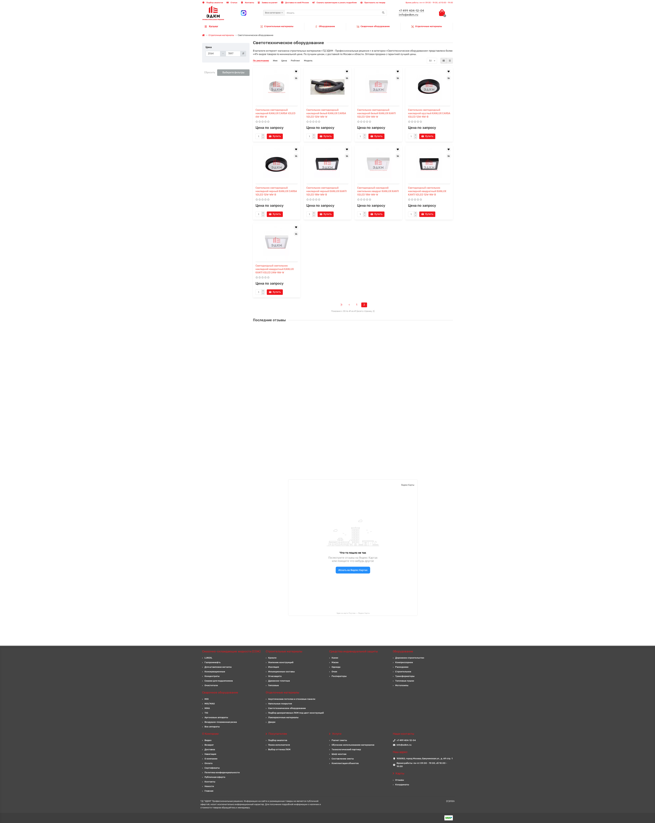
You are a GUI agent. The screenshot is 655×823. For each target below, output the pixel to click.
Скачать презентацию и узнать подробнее (336, 3)
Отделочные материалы (428, 26)
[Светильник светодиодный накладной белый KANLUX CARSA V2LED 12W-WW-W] (327, 87)
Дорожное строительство (409, 657)
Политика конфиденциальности (222, 772)
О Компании (210, 733)
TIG (206, 713)
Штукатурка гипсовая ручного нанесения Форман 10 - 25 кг (348, 329)
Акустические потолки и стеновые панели (291, 699)
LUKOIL (208, 657)
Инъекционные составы (281, 671)
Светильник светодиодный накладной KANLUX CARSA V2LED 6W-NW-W (275, 113)
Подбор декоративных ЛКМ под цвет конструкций (296, 713)
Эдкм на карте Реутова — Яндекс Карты (353, 613)
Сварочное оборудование (220, 692)
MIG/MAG (210, 703)
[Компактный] (450, 61)
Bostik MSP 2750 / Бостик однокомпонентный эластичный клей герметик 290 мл (360, 450)
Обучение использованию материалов (353, 745)
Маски (335, 662)
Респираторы (339, 676)
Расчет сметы (339, 740)
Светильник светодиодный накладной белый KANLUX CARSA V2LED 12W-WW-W (326, 113)
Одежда (336, 667)
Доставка (210, 749)
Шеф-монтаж (339, 754)
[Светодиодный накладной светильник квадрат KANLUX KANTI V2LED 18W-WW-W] (378, 165)
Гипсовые (273, 685)
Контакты (249, 3)
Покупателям (277, 733)
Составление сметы (343, 758)
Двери (271, 722)
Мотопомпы (401, 685)
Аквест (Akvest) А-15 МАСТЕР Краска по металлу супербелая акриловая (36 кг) (359, 390)
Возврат (209, 745)
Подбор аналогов (214, 3)
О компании (211, 758)
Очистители (211, 685)
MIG (207, 699)
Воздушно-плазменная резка (221, 722)
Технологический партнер (346, 749)
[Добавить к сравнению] (296, 78)
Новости (209, 786)
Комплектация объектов (345, 763)
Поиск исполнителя (279, 745)
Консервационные (215, 671)
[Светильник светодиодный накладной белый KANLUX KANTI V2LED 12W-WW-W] (378, 87)
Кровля (272, 657)
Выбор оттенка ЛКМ (279, 749)
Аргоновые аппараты (216, 717)
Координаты (402, 784)
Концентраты (212, 676)
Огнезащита (274, 676)
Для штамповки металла (218, 667)
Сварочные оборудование (375, 26)
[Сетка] (443, 61)
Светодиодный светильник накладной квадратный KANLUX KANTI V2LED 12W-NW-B (427, 191)
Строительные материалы (278, 26)
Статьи (233, 3)
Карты (400, 773)
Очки (334, 671)
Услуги (336, 733)
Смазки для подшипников (219, 680)
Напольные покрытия (280, 703)
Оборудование (327, 26)
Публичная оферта (215, 777)
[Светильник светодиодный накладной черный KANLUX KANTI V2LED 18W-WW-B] (327, 165)
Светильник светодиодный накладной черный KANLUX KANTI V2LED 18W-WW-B (326, 191)
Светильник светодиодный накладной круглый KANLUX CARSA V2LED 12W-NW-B (429, 113)
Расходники (401, 667)
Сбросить (209, 72)
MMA (207, 708)
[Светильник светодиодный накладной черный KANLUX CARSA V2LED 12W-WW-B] (277, 165)
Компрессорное (404, 662)
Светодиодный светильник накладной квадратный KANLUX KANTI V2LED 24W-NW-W (275, 269)
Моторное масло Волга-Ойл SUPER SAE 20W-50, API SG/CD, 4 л (350, 420)
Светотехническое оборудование (287, 708)
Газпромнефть (213, 662)
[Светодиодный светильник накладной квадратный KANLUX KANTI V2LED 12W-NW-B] (429, 165)
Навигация (210, 754)
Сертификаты (212, 768)
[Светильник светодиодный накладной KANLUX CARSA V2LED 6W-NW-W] (277, 87)
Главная (209, 791)
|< (342, 304)
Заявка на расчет (269, 3)
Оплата (208, 763)
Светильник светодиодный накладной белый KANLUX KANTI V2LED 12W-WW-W (376, 113)
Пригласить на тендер (374, 3)
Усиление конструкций (280, 662)
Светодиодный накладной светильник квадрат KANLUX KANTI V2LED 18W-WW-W (378, 191)
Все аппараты (212, 726)
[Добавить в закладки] (296, 71)
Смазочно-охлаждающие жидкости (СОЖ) (231, 651)
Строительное (403, 671)
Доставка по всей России (297, 3)
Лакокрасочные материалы (283, 717)
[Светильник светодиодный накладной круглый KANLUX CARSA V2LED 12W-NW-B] (429, 87)
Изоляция (273, 667)
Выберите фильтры (233, 72)
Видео (208, 740)
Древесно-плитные (279, 680)
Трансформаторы (404, 676)
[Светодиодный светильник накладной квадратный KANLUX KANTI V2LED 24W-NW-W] (277, 243)
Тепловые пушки (404, 680)
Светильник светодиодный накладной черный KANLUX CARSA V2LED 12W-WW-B (276, 191)
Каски (335, 657)
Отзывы (399, 780)
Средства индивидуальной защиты (353, 651)
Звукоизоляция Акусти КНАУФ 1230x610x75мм (341, 359)
